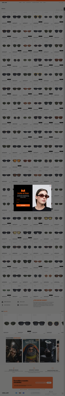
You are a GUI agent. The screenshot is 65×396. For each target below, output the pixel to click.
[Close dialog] (50, 186)
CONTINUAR (23, 205)
